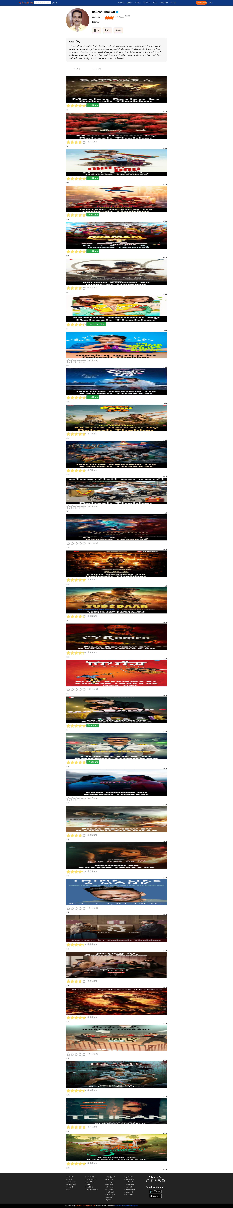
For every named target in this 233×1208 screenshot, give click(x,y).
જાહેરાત (155, 3)
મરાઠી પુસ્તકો (109, 1184)
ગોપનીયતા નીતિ (71, 1182)
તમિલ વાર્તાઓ (129, 1192)
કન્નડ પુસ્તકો (109, 1197)
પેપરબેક (146, 3)
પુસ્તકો (129, 3)
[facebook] (147, 1180)
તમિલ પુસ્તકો (109, 1187)
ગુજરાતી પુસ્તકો (110, 1182)
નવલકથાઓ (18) (96, 69)
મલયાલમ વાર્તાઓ (130, 1189)
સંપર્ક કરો (173, 3)
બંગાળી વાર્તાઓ (129, 1187)
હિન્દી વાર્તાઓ (129, 1177)
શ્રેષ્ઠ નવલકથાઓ (91, 1179)
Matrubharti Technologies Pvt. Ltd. (85, 1205)
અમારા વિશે (121, 3)
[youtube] (159, 1180)
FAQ (68, 1189)
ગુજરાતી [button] (54, 3)
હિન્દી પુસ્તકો (109, 1179)
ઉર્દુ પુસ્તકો (109, 1200)
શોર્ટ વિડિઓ (90, 1187)
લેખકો (88, 1184)
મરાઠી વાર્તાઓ (129, 1182)
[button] (49, 2)
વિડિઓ (137, 3)
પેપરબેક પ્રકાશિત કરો (92, 1189)
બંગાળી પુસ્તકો (110, 1192)
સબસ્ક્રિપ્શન (164, 3)
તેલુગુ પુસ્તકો (109, 1189)
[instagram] (151, 1180)
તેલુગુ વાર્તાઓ (129, 1194)
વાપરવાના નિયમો (71, 1184)
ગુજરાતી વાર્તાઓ (130, 1179)
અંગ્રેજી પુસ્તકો (110, 1177)
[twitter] (155, 1180)
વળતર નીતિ (70, 1187)
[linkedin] (163, 1180)
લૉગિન (210, 3)
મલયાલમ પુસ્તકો (110, 1194)
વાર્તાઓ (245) (76, 69)
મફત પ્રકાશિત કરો (202, 3)
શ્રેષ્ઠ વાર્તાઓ (90, 1177)
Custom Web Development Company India (126, 1205)
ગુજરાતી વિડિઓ (91, 1182)
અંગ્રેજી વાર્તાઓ (130, 1184)
